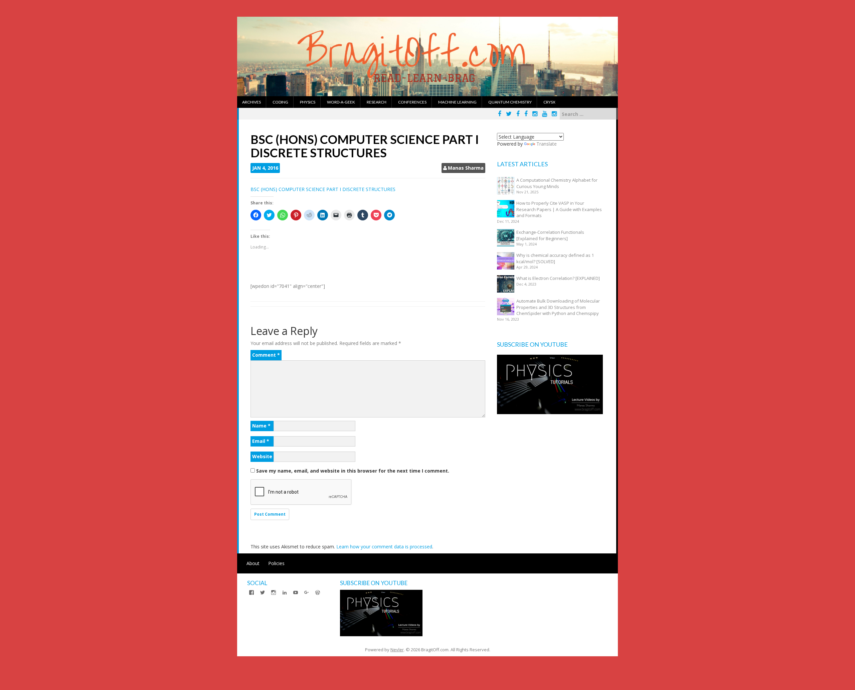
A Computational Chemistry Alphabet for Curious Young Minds (556, 183)
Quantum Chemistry (510, 102)
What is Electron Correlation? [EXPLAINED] (558, 278)
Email (260, 441)
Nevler (397, 650)
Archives (251, 102)
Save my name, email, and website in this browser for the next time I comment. (352, 471)
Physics (307, 102)
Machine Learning (457, 102)
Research (376, 102)
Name (261, 425)
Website (262, 456)
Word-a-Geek (341, 102)
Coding (280, 102)
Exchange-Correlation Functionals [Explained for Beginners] (550, 235)
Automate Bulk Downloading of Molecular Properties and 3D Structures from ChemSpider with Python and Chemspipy (558, 307)
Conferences (412, 102)
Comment (266, 355)
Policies (276, 563)
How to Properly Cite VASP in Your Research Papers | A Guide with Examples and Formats (559, 209)
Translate (546, 144)
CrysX (549, 102)
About (253, 563)
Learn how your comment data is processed (384, 546)
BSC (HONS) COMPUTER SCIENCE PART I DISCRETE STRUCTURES (322, 189)
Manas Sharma (466, 168)
